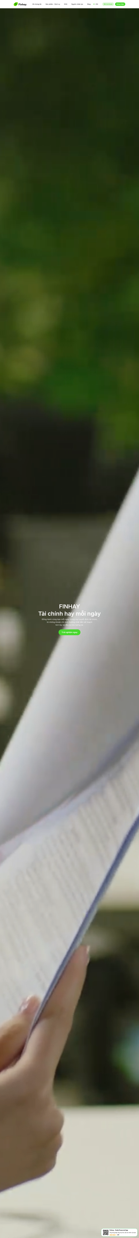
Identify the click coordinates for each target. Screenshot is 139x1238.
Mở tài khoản (108, 4)
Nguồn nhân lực (77, 4)
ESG (65, 4)
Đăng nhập (120, 4)
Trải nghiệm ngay (69, 632)
